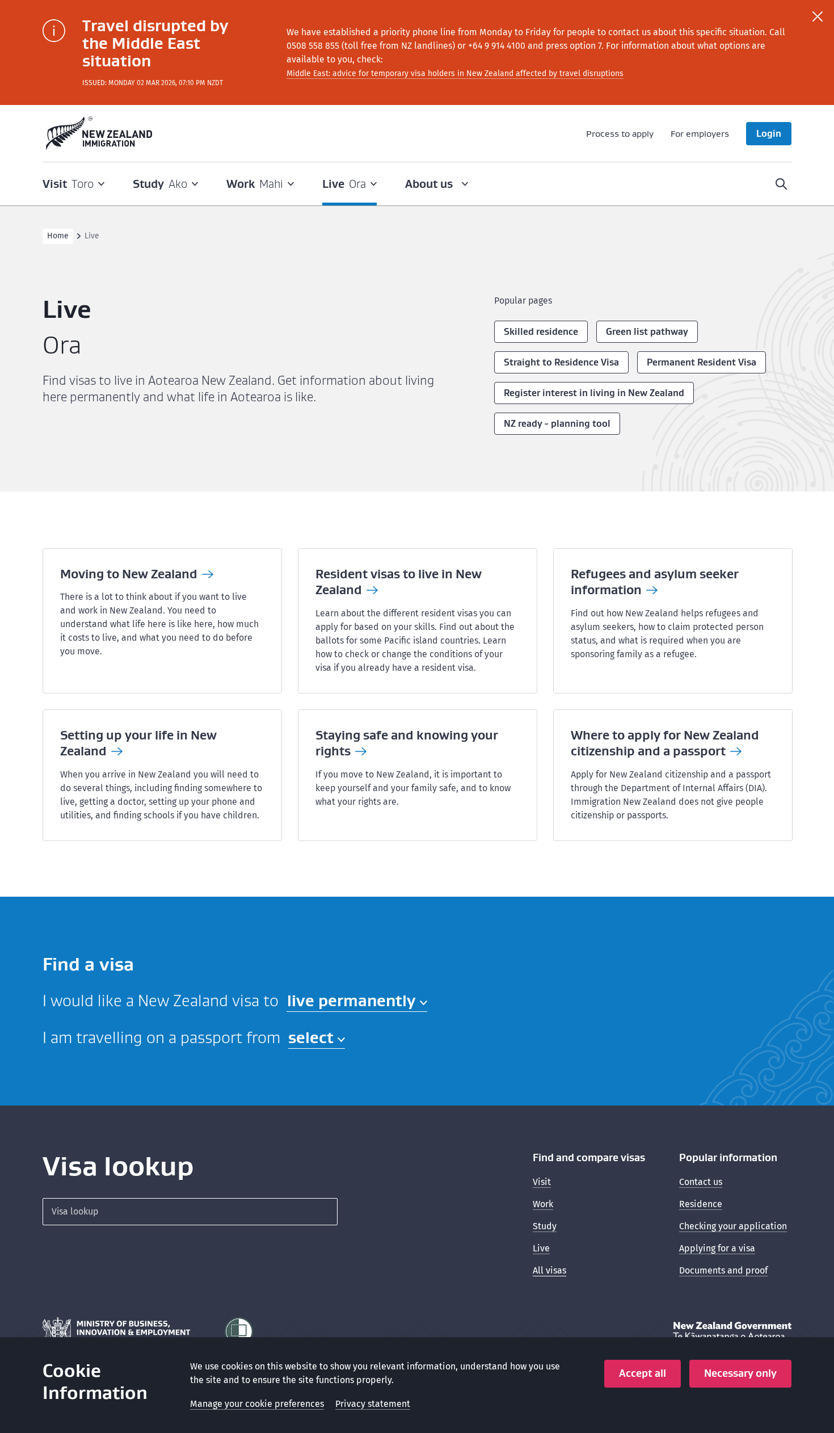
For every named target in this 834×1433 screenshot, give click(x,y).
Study (545, 1226)
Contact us (700, 1181)
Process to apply (620, 133)
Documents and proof (723, 1270)
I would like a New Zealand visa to (161, 1000)
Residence (700, 1204)
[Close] (817, 16)
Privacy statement (372, 1403)
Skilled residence (541, 331)
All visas (549, 1270)
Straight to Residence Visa (561, 362)
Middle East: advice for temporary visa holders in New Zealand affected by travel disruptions (455, 73)
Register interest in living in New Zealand (594, 392)
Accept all (642, 1373)
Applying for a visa (717, 1248)
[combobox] (357, 1002)
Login (768, 133)
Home (58, 236)
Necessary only (740, 1373)
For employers (700, 133)
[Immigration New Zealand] (99, 133)
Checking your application (733, 1226)
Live (541, 1248)
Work (543, 1204)
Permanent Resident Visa (701, 362)
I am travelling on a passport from (161, 1037)
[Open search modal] (781, 184)
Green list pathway (647, 331)
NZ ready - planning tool (557, 423)
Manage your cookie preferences (257, 1403)
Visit (542, 1181)
